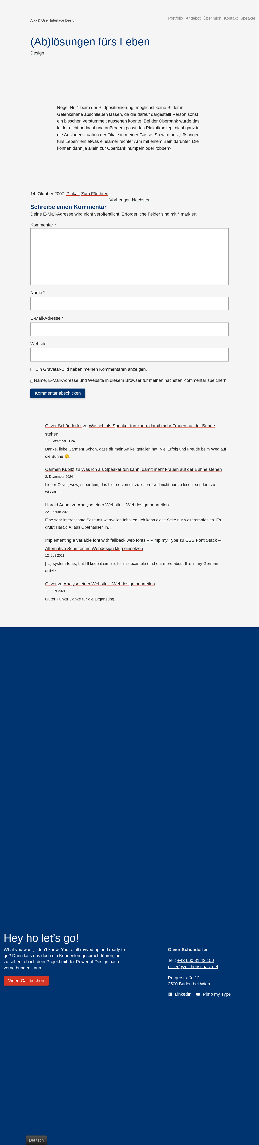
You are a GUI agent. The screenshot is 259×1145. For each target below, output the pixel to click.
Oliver (51, 583)
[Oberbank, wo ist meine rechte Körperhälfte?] (129, 84)
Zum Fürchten (94, 193)
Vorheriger (119, 199)
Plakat (72, 193)
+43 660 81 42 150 (195, 960)
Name (37, 292)
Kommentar (43, 224)
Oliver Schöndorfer (63, 425)
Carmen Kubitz (59, 469)
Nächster (141, 199)
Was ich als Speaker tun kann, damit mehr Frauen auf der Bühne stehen (151, 469)
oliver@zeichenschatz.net (193, 966)
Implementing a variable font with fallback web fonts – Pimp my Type (111, 540)
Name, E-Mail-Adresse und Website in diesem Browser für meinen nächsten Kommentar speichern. (131, 380)
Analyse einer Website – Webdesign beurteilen (123, 504)
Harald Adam (58, 504)
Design (37, 53)
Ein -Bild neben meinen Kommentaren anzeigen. (91, 369)
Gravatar (51, 369)
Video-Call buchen (26, 980)
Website (38, 343)
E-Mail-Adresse (47, 318)
